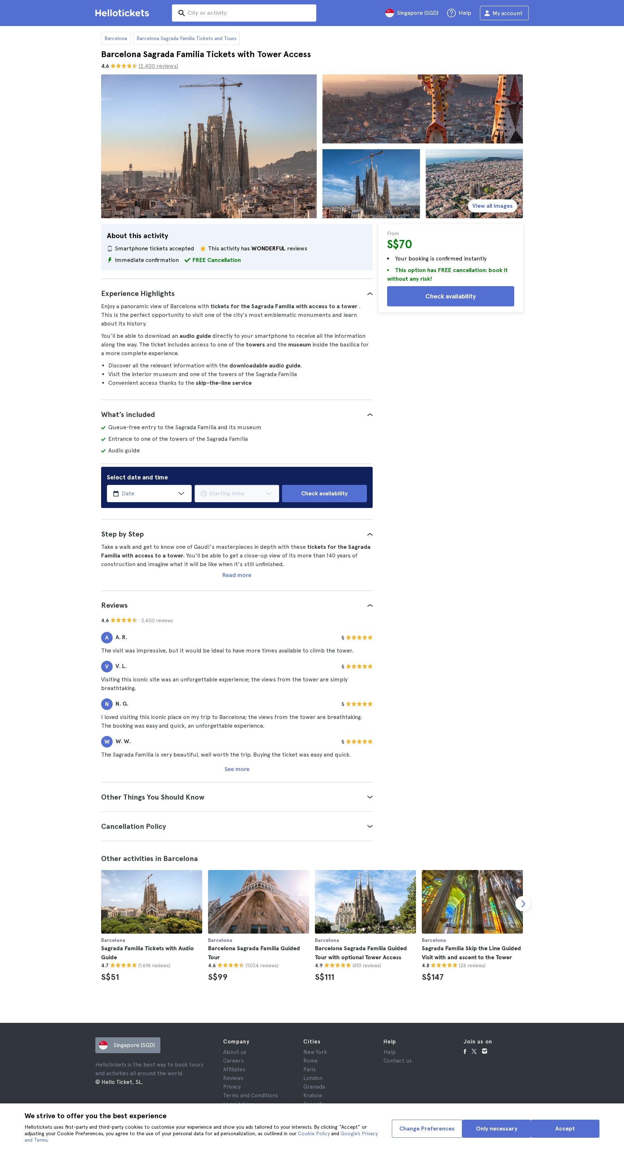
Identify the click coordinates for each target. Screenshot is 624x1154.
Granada (314, 1087)
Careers (233, 1061)
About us (234, 1052)
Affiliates (234, 1069)
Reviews (233, 1078)
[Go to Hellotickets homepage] (123, 13)
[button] (237, 293)
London (312, 1078)
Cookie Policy (314, 1133)
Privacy (232, 1087)
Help (390, 1052)
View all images (492, 205)
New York (315, 1052)
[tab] (237, 293)
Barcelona (115, 38)
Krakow (312, 1095)
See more (237, 769)
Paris (309, 1069)
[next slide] (522, 903)
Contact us (398, 1061)
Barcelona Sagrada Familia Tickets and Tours (186, 38)
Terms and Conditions (250, 1095)
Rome (310, 1061)
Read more (236, 575)
